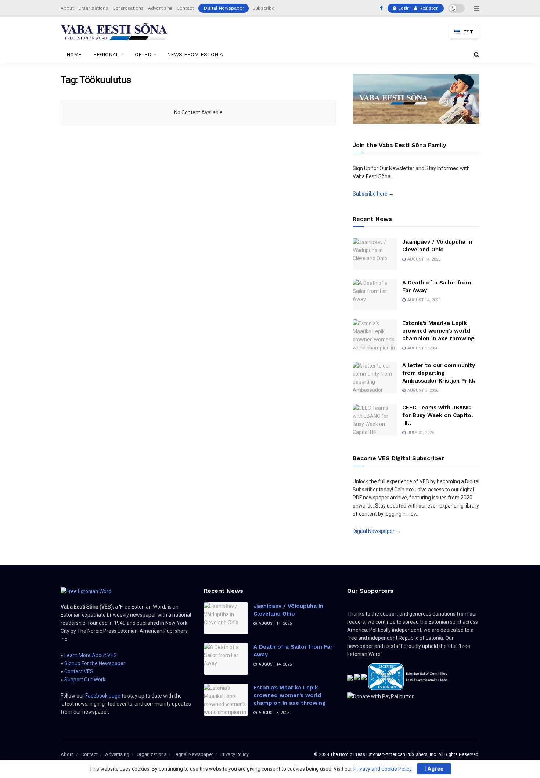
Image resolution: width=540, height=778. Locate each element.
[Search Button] (476, 54)
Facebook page (102, 696)
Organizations (93, 8)
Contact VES (78, 671)
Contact (185, 8)
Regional (106, 54)
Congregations (128, 8)
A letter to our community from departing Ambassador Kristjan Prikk (438, 373)
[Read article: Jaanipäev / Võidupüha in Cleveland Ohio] (375, 254)
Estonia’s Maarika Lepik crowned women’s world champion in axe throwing (438, 331)
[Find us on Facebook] (381, 8)
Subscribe (263, 8)
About (67, 8)
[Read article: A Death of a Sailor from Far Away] (375, 295)
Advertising (160, 8)
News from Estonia (195, 54)
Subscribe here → (373, 194)
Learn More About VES (90, 655)
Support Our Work (84, 679)
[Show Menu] (476, 8)
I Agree (434, 769)
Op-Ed (143, 54)
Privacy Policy (234, 754)
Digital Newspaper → (377, 531)
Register (428, 8)
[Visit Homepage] (114, 31)
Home (74, 54)
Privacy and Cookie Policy (382, 769)
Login (403, 8)
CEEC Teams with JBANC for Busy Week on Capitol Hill (437, 415)
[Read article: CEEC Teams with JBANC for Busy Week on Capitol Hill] (375, 419)
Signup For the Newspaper (94, 663)
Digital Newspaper (224, 8)
